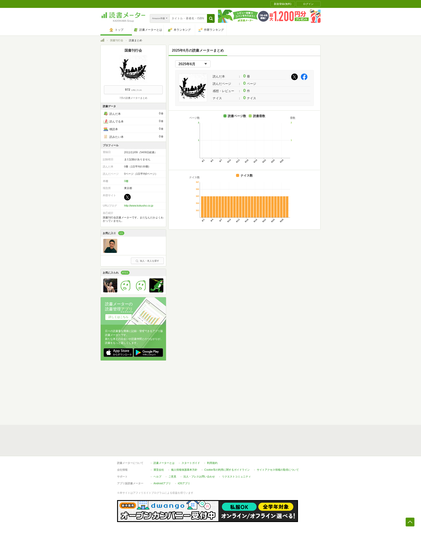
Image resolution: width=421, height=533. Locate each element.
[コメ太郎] (141, 291)
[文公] (156, 291)
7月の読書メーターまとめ (133, 98)
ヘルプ (157, 476)
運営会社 (158, 469)
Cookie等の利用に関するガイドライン (227, 469)
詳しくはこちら (118, 317)
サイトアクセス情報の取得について (278, 469)
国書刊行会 (116, 40)
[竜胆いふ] (110, 291)
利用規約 (212, 463)
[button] (211, 18)
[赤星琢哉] (110, 252)
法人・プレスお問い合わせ (199, 476)
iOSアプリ (184, 483)
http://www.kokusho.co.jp (138, 205)
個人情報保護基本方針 (184, 469)
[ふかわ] (126, 291)
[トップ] (102, 40)
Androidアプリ (162, 483)
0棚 (126, 181)
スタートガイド (191, 463)
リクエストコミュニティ (236, 476)
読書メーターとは (164, 463)
